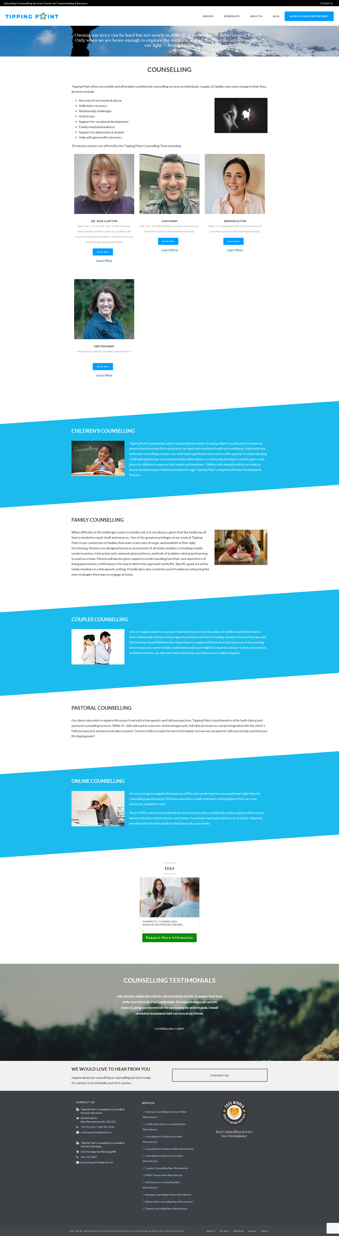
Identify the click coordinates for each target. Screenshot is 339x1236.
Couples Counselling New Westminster (166, 1168)
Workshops (232, 16)
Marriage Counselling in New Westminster (168, 1194)
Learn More (104, 261)
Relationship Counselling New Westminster (169, 1201)
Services (208, 16)
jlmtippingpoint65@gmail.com (97, 1162)
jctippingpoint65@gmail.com (96, 1132)
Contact (264, 1231)
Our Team (224, 1231)
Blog (276, 16)
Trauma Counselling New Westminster (166, 1208)
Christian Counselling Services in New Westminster (164, 1114)
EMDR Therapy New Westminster (163, 1175)
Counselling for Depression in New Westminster (163, 1158)
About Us (256, 16)
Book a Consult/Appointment (309, 16)
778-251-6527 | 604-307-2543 (97, 1126)
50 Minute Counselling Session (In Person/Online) (162, 923)
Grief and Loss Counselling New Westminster (161, 1185)
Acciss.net (157, 1231)
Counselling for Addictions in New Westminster (162, 1139)
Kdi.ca (180, 1231)
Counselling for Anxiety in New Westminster (169, 1148)
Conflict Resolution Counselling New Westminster (164, 1127)
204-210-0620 (89, 1156)
